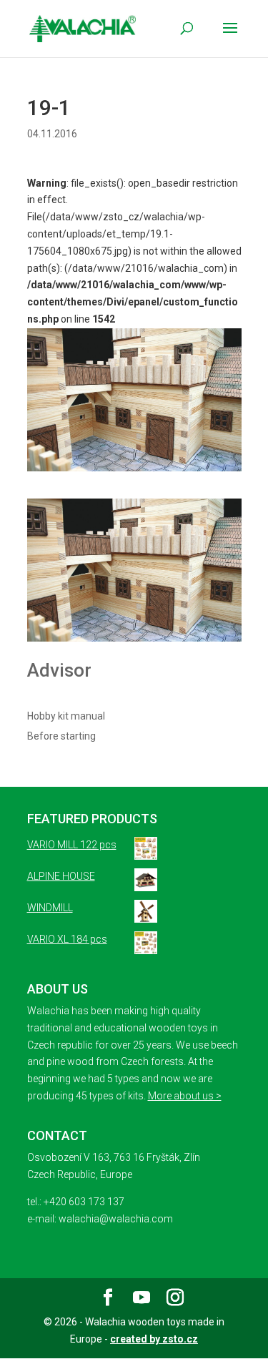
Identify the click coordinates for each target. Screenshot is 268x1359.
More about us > (185, 1096)
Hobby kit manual (66, 716)
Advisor (59, 670)
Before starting (61, 736)
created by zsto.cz (154, 1339)
